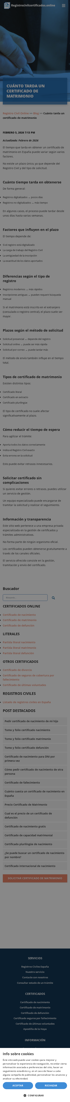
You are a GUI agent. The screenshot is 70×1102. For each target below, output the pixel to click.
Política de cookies (39, 1078)
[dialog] (35, 1075)
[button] (35, 1095)
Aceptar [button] (18, 1085)
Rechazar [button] (51, 1085)
